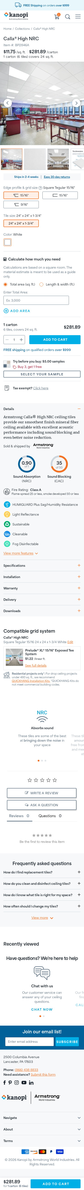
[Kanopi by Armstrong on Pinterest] (10, 1082)
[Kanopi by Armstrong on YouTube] (24, 1082)
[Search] (67, 17)
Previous (8, 103)
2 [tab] (42, 761)
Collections (22, 29)
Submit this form (43, 1074)
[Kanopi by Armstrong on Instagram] (16, 1082)
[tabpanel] (42, 726)
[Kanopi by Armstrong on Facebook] (5, 1082)
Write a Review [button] (44, 793)
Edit (70, 642)
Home (7, 29)
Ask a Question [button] (44, 805)
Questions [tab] (47, 815)
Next (76, 103)
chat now (42, 1009)
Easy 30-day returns (57, 177)
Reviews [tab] (16, 815)
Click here (40, 388)
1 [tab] (38, 761)
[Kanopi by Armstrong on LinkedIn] (31, 1082)
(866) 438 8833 (26, 1070)
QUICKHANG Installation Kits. (31, 681)
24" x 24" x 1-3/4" (21, 223)
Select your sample (42, 374)
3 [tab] (45, 761)
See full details (36, 665)
